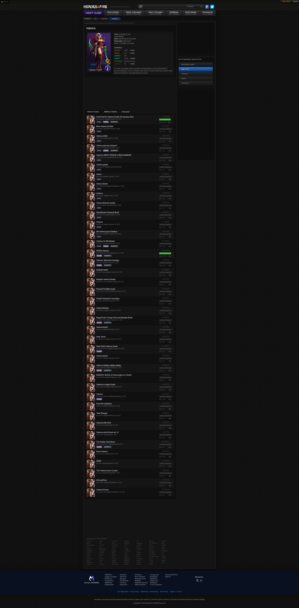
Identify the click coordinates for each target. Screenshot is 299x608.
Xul (162, 552)
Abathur (89, 541)
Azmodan (89, 558)
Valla (163, 547)
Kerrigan (126, 541)
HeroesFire (123, 584)
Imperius (114, 554)
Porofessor (108, 579)
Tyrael (151, 564)
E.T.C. (101, 556)
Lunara (126, 554)
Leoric (126, 545)
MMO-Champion (140, 584)
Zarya (163, 558)
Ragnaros (139, 558)
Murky (138, 547)
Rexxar (139, 564)
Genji (113, 543)
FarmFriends (124, 581)
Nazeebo (139, 549)
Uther (163, 543)
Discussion (126, 112)
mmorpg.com (154, 575)
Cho (100, 543)
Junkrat (114, 560)
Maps (183, 79)
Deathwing (102, 549)
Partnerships (164, 591)
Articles (179, 591)
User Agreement (122, 591)
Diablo (101, 554)
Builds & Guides (93, 112)
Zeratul (164, 560)
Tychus (151, 562)
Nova (138, 551)
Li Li (125, 547)
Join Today (286, 2)
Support (172, 591)
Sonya (151, 545)
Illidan (113, 552)
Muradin (139, 545)
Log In (295, 2)
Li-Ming (126, 549)
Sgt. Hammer (153, 543)
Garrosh (101, 564)
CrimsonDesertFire (171, 575)
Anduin (89, 549)
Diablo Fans (154, 581)
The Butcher (152, 554)
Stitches (151, 547)
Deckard (101, 551)
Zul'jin (163, 562)
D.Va (100, 547)
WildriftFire (108, 583)
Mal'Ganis (127, 558)
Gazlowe (114, 541)
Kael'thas (114, 562)
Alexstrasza (90, 545)
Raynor (139, 560)
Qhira (138, 556)
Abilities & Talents (110, 112)
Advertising (144, 591)
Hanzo (114, 549)
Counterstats (109, 581)
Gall (100, 562)
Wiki (95, 18)
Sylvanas (151, 551)
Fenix (100, 560)
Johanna (114, 558)
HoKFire (168, 577)
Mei (138, 541)
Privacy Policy (134, 591)
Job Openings (154, 591)
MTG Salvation (140, 577)
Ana (88, 547)
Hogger (114, 551)
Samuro (151, 541)
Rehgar (139, 562)
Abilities (185, 69)
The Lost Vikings (154, 556)
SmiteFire (123, 575)
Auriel (88, 556)
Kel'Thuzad (115, 564)
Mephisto (139, 543)
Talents (185, 83)
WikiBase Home (187, 65)
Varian (163, 549)
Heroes (104, 18)
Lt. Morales (127, 551)
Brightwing (90, 562)
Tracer (151, 560)
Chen (100, 541)
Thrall (150, 558)
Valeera (115, 18)
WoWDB (138, 581)
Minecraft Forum (140, 579)
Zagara (164, 556)
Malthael (126, 562)
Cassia (89, 564)
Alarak (88, 543)
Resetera (123, 579)
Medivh (126, 564)
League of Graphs (111, 577)
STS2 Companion (156, 584)
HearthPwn (153, 579)
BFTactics (138, 575)
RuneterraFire (109, 584)
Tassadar (152, 552)
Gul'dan (114, 547)
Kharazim (127, 543)
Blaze (88, 560)
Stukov (151, 549)
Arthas (89, 554)
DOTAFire (123, 577)
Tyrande (164, 541)
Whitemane (165, 551)
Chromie (101, 545)
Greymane (115, 545)
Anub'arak (90, 551)
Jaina (113, 556)
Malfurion (126, 560)
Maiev (126, 556)
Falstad (101, 558)
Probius (139, 554)
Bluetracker (154, 577)
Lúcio (125, 552)
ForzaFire (123, 583)
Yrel (163, 554)
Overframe (153, 583)
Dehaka (101, 552)
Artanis (89, 552)
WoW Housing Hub (141, 583)
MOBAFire (108, 575)
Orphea (139, 552)
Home (87, 18)
